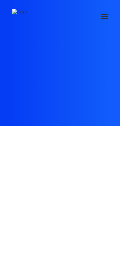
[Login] (74, 17)
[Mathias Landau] (19, 16)
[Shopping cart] (85, 17)
